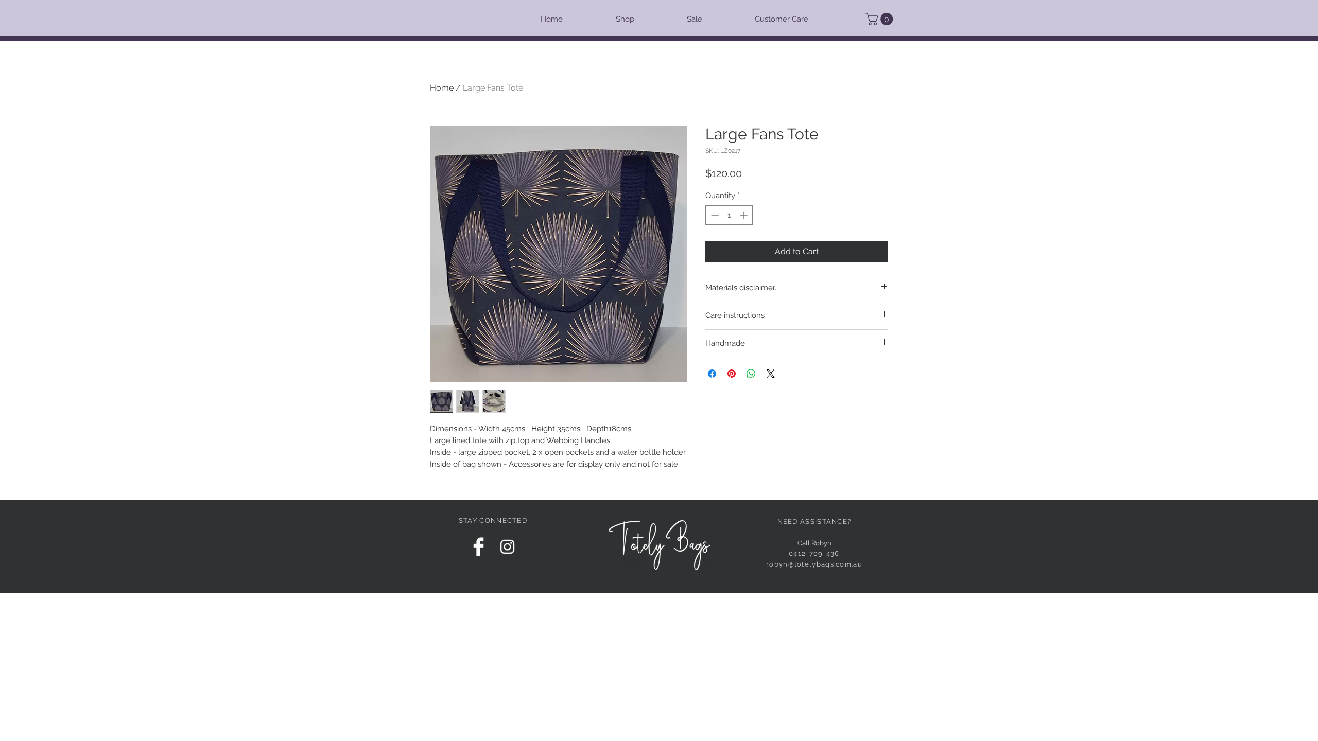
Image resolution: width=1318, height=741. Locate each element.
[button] (880, 19)
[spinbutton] (729, 215)
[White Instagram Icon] (507, 546)
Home (442, 88)
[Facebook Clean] (478, 546)
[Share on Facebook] (712, 373)
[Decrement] (714, 215)
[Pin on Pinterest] (731, 373)
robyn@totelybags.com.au (814, 564)
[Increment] (745, 215)
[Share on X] (771, 373)
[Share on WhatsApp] (751, 373)
